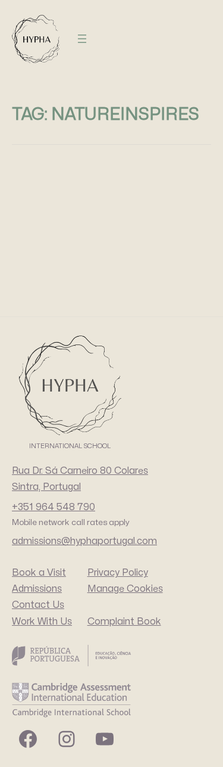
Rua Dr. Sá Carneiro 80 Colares (80, 471)
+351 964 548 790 (53, 507)
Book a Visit (39, 572)
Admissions (37, 589)
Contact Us (38, 605)
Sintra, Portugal (46, 487)
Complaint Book (124, 621)
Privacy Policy (117, 572)
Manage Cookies (125, 589)
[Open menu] (82, 39)
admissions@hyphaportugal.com (84, 541)
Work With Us (42, 621)
